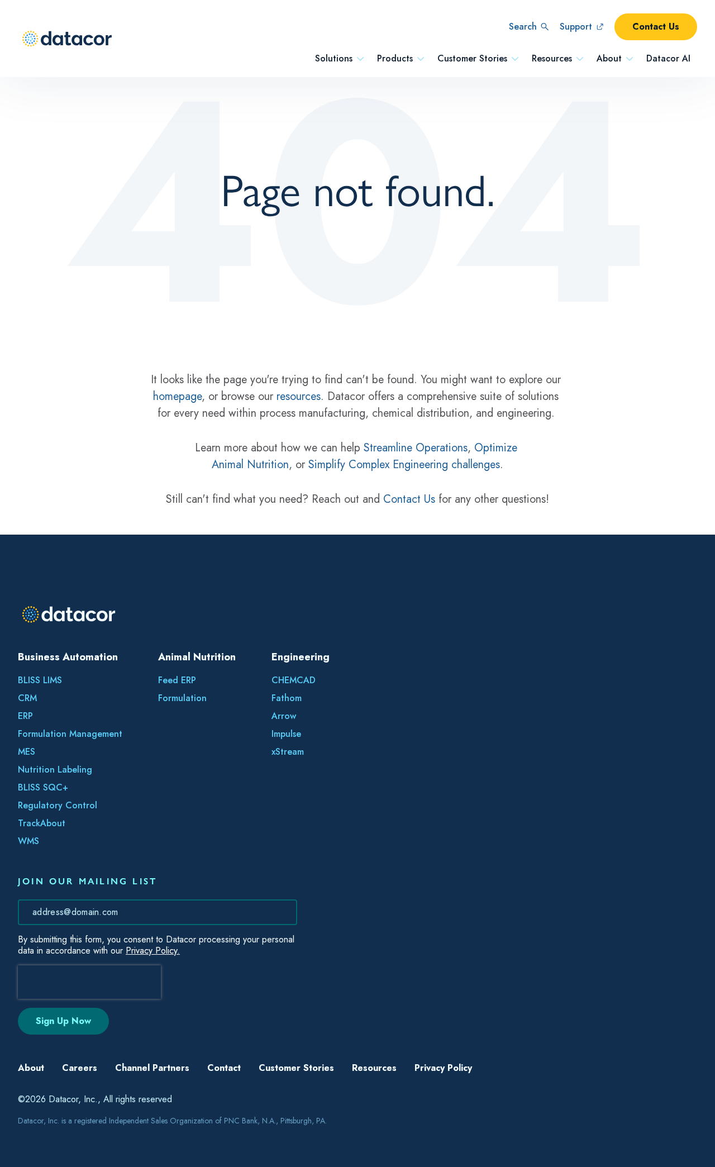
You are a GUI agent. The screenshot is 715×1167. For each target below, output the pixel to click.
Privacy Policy (443, 1067)
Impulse (286, 733)
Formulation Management (70, 733)
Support (576, 26)
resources (299, 396)
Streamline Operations (416, 447)
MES (26, 751)
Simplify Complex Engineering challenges (404, 464)
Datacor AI (668, 59)
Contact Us (655, 26)
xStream (287, 751)
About (609, 59)
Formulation (182, 698)
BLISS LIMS (40, 680)
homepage (177, 396)
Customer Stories (472, 59)
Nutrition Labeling (55, 769)
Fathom (286, 698)
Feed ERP (177, 680)
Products (395, 59)
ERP (25, 715)
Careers (79, 1067)
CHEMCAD (293, 680)
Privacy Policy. (153, 950)
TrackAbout (41, 823)
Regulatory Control (57, 805)
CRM (27, 698)
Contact (224, 1067)
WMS (28, 841)
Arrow (283, 715)
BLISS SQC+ (43, 787)
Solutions (333, 59)
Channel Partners (152, 1067)
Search (523, 26)
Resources (552, 59)
